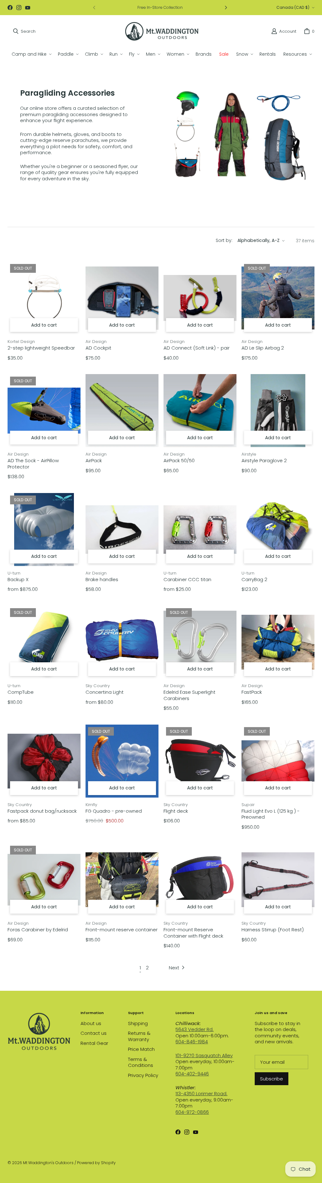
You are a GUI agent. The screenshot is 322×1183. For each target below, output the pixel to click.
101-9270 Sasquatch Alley (204, 1055)
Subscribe (271, 1078)
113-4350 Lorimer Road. (201, 1093)
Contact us (93, 1033)
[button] (31, 54)
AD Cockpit (98, 348)
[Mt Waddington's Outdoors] (162, 31)
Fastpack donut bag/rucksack (42, 811)
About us (90, 1023)
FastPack (252, 692)
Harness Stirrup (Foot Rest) (273, 930)
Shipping (138, 1023)
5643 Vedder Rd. (194, 1029)
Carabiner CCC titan (187, 579)
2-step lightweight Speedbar (41, 348)
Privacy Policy (143, 1075)
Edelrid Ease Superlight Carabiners (189, 695)
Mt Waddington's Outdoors (48, 1162)
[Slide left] (94, 7)
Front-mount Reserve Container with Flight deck (193, 933)
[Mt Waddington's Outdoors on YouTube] (27, 7)
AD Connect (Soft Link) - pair (197, 348)
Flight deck (176, 811)
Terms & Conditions (140, 1062)
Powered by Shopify (96, 1162)
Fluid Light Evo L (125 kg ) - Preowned (271, 814)
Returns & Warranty (139, 1036)
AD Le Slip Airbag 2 (263, 348)
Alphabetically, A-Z (258, 240)
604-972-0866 (192, 1112)
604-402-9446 (192, 1073)
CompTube (21, 692)
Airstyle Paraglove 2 (264, 460)
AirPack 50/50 (179, 460)
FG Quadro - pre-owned (114, 811)
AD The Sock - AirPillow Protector (33, 463)
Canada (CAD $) (292, 7)
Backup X (18, 579)
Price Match (141, 1049)
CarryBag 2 (254, 579)
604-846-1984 (191, 1041)
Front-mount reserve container (122, 930)
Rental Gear (94, 1043)
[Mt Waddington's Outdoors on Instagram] (18, 7)
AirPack (94, 460)
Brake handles (102, 579)
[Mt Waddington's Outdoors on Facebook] (10, 7)
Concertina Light (105, 692)
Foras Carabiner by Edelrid (38, 930)
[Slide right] (225, 7)
